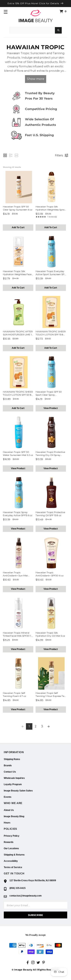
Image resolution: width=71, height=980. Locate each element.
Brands (8, 765)
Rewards (8, 842)
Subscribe (35, 915)
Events (7, 797)
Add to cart (18, 227)
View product (51, 408)
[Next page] (48, 726)
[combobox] (32, 30)
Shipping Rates (12, 759)
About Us (9, 810)
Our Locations (11, 848)
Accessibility (11, 861)
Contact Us (10, 771)
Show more (35, 79)
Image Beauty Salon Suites (18, 790)
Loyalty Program (13, 784)
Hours (7, 822)
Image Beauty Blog (14, 816)
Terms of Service (13, 867)
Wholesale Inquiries (14, 778)
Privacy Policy (11, 836)
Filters (59, 155)
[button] (6, 12)
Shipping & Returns (14, 854)
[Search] (58, 30)
